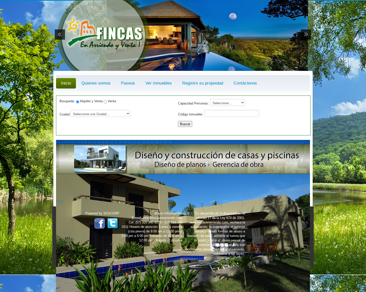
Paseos (128, 83)
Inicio (66, 83)
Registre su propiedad (202, 83)
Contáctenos (245, 83)
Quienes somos (96, 83)
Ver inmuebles (158, 83)
